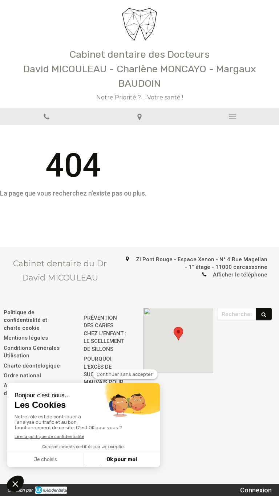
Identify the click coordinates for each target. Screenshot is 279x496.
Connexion (256, 490)
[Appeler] (46, 116)
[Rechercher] (264, 314)
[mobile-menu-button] (232, 116)
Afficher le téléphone (240, 274)
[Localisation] (139, 116)
